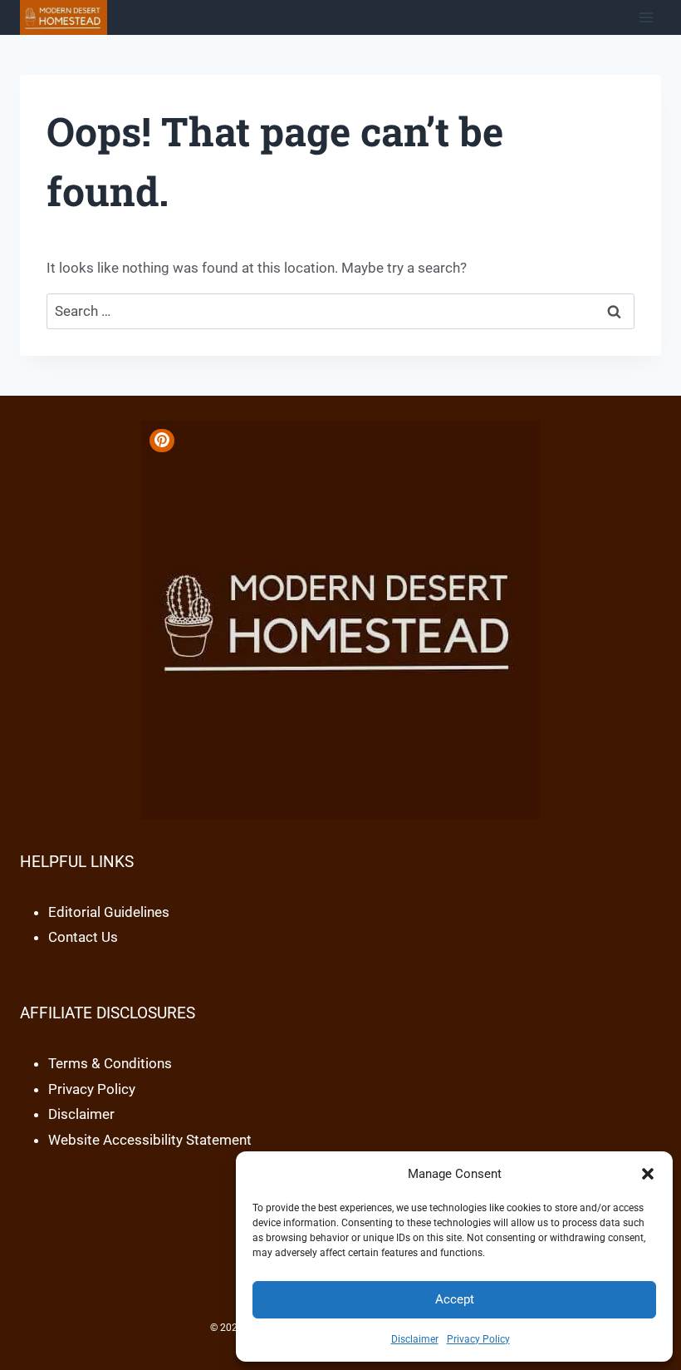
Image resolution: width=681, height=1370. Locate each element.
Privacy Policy (478, 1339)
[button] (647, 1173)
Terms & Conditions (110, 1063)
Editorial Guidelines (108, 912)
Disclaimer (414, 1339)
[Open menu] (645, 17)
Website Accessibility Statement (150, 1139)
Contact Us (83, 937)
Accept (454, 1299)
